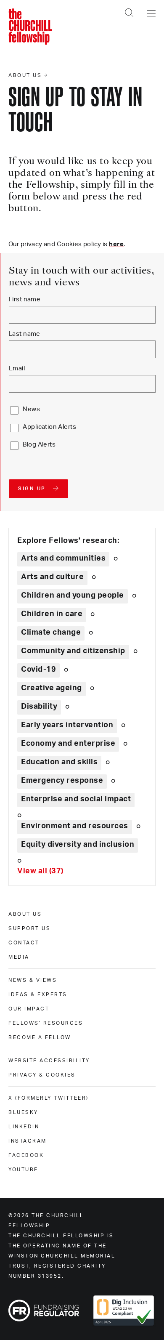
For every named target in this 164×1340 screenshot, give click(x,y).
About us (25, 914)
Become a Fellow (39, 1037)
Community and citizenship (73, 651)
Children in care (51, 614)
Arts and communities (63, 558)
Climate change (51, 632)
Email (17, 368)
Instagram (27, 1140)
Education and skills (59, 762)
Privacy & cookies (42, 1074)
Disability (39, 706)
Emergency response (62, 780)
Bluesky (23, 1112)
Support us (29, 928)
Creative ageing (51, 688)
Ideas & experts (37, 994)
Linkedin (23, 1126)
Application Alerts (49, 427)
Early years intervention (67, 725)
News (31, 409)
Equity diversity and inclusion (77, 844)
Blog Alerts (39, 444)
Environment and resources (74, 826)
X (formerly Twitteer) (48, 1098)
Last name (24, 334)
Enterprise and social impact (76, 799)
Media (18, 957)
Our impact (28, 1008)
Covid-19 (38, 669)
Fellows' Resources (45, 1023)
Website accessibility (49, 1060)
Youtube (23, 1169)
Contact (24, 942)
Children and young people (72, 595)
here (116, 244)
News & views (32, 980)
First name (24, 299)
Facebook (26, 1155)
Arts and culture (52, 577)
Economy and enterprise (68, 743)
